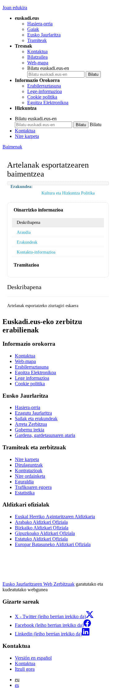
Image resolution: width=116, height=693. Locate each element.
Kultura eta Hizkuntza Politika (68, 192)
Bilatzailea (37, 57)
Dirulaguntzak (29, 465)
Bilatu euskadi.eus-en (48, 68)
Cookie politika (42, 97)
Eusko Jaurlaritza (44, 34)
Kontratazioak (28, 470)
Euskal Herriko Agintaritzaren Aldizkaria (55, 516)
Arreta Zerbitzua (31, 424)
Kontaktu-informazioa (36, 252)
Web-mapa (37, 62)
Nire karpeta (27, 136)
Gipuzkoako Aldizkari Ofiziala (45, 533)
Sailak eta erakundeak (36, 418)
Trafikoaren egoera (33, 487)
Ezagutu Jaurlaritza (33, 413)
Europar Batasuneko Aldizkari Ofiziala (53, 544)
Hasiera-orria (40, 23)
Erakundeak (27, 242)
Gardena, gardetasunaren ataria (45, 435)
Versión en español (33, 658)
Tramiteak (37, 40)
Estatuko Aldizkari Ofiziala (41, 538)
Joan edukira (14, 7)
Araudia (24, 232)
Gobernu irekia (29, 429)
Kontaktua (37, 51)
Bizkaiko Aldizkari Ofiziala (41, 527)
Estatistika (25, 492)
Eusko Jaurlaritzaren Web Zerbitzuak (38, 584)
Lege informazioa (32, 378)
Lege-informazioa (44, 91)
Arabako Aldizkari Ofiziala (41, 522)
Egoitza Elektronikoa (47, 102)
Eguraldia (24, 481)
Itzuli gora (25, 669)
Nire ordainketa (30, 476)
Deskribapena (28, 222)
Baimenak (12, 146)
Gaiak (33, 29)
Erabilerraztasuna (44, 85)
